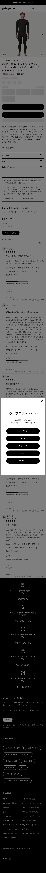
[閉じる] (42, 401)
